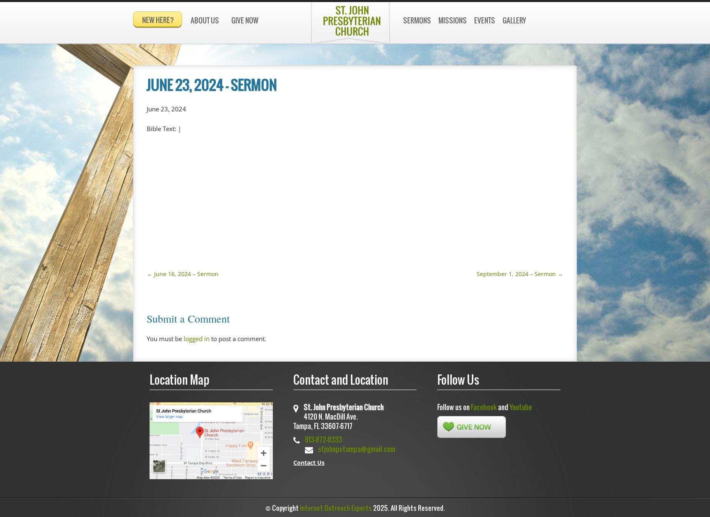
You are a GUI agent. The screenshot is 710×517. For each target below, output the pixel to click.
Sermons (417, 20)
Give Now (244, 20)
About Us (205, 20)
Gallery (514, 20)
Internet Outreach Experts (336, 508)
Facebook (484, 407)
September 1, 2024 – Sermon (520, 274)
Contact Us (309, 462)
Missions (452, 20)
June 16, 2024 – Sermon (183, 274)
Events (484, 20)
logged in (197, 339)
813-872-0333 (323, 439)
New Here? (158, 20)
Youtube (520, 407)
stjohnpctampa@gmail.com (356, 449)
